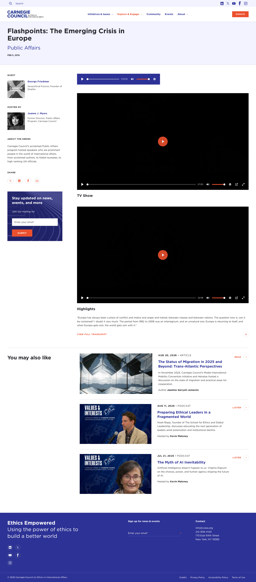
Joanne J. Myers (37, 113)
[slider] (103, 79)
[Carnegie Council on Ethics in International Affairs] (25, 14)
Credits (183, 577)
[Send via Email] (37, 181)
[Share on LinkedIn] (19, 181)
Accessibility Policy (218, 577)
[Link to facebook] (240, 3)
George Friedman (38, 81)
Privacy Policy (197, 577)
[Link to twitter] (228, 3)
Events (169, 14)
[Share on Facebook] (28, 181)
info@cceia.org (204, 528)
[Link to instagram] (246, 3)
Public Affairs (23, 48)
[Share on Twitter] (10, 181)
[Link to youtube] (234, 3)
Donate (240, 14)
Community (154, 14)
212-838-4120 (204, 531)
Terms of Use (238, 577)
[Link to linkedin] (222, 3)
